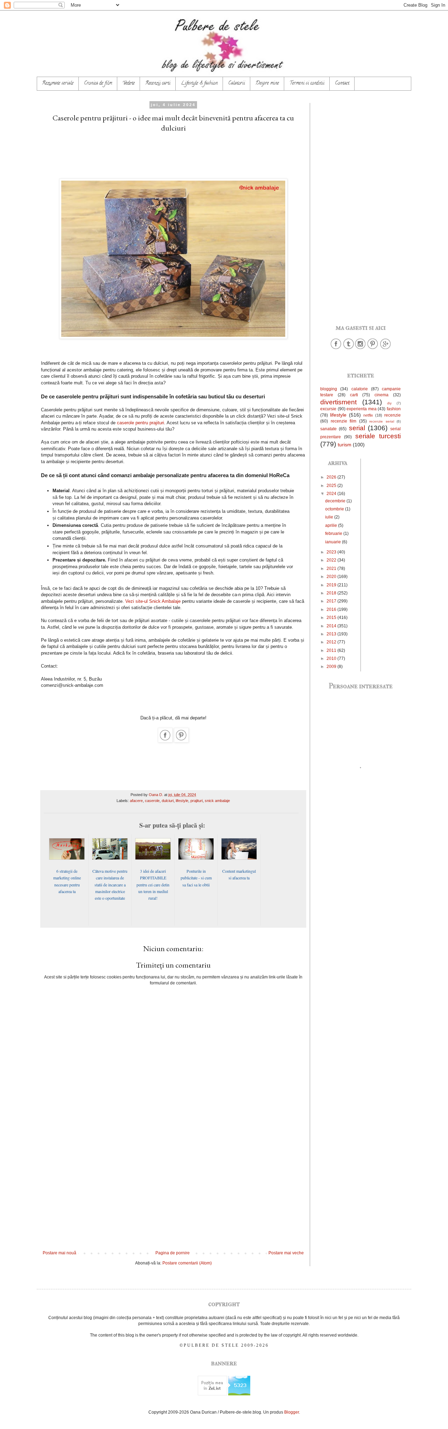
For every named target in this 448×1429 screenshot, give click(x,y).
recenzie (392, 415)
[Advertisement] (173, 154)
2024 (332, 493)
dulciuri (168, 801)
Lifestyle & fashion (199, 83)
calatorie (359, 388)
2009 (332, 666)
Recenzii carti (157, 83)
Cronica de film (98, 83)
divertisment (338, 402)
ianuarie (333, 541)
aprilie (331, 525)
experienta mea (361, 408)
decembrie (335, 501)
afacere (136, 801)
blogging (328, 388)
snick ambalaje (217, 801)
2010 (332, 658)
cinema (381, 394)
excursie (328, 408)
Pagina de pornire (172, 1252)
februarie (334, 533)
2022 (332, 560)
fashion (394, 408)
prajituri (196, 801)
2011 (332, 650)
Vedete (128, 83)
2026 (332, 477)
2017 (332, 601)
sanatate (328, 428)
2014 (332, 625)
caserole (152, 801)
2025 (332, 485)
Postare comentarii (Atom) (187, 1263)
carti (354, 394)
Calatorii (236, 83)
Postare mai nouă (59, 1252)
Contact (342, 83)
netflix (368, 415)
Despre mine (267, 83)
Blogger (291, 1412)
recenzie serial (381, 421)
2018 (332, 593)
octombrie (335, 509)
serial (357, 428)
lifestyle (182, 801)
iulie (329, 517)
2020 (332, 576)
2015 (332, 617)
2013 (332, 634)
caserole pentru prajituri (140, 422)
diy (389, 403)
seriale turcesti (378, 436)
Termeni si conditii (306, 83)
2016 (332, 609)
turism (344, 444)
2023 (332, 552)
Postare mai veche (286, 1252)
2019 (332, 585)
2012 (332, 642)
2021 (332, 568)
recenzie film (344, 421)
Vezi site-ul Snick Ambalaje (153, 601)
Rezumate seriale (58, 83)
